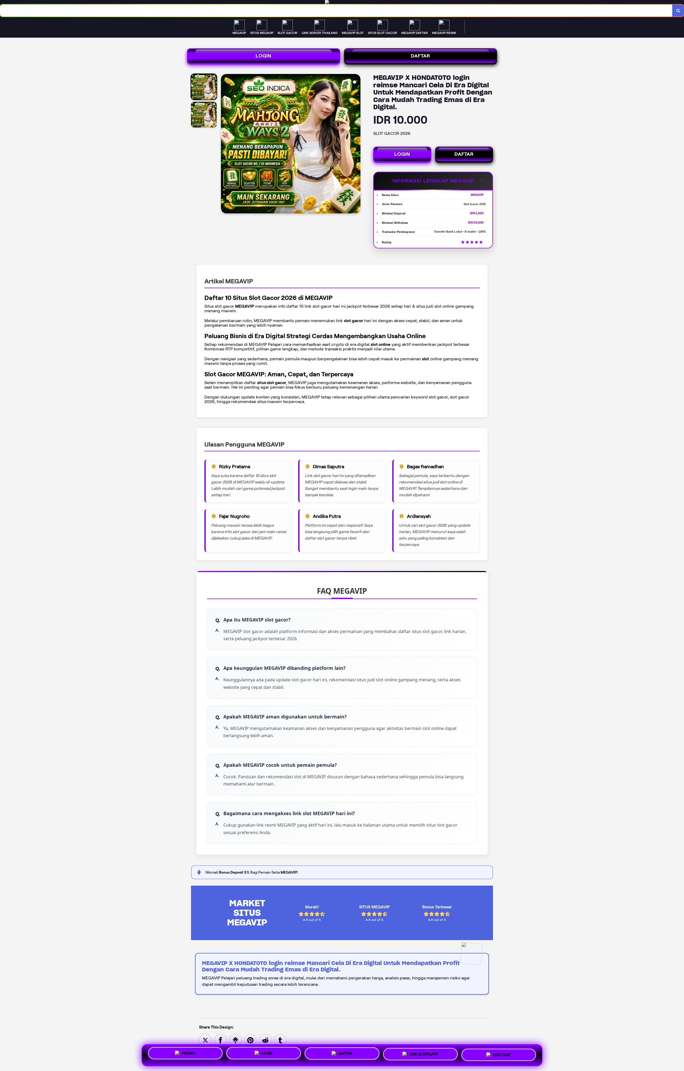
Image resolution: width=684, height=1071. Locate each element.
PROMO (189, 1053)
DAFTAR (420, 55)
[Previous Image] (225, 144)
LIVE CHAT (502, 1055)
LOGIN (263, 55)
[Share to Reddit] (265, 1040)
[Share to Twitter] (205, 1040)
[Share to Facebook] (220, 1040)
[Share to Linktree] (235, 1040)
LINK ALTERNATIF (423, 1055)
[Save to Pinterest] (250, 1040)
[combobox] (336, 11)
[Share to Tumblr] (280, 1040)
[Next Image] (356, 144)
